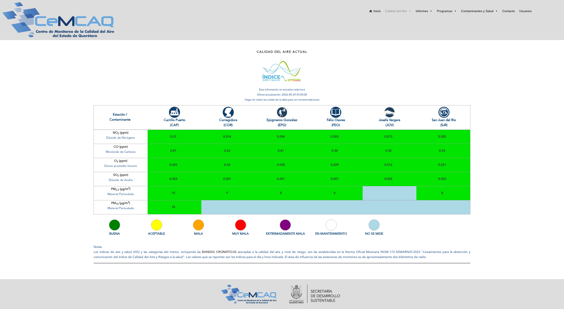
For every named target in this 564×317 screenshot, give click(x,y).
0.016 (388, 164)
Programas (444, 11)
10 (173, 193)
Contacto (508, 11)
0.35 (442, 150)
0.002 (388, 179)
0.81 (173, 150)
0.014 (227, 136)
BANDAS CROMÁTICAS (219, 252)
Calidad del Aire (396, 11)
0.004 (281, 136)
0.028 (281, 164)
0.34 (335, 150)
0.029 (335, 164)
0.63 (227, 150)
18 (173, 207)
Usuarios (525, 11)
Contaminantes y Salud (477, 11)
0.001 (227, 179)
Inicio (377, 11)
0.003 (335, 136)
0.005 (442, 136)
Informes (422, 11)
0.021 (442, 164)
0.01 (173, 136)
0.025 (173, 164)
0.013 (388, 136)
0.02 (227, 164)
